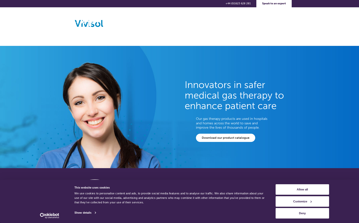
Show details (82, 212)
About (141, 19)
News (212, 19)
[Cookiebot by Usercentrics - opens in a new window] (49, 216)
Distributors (230, 19)
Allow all (302, 189)
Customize (300, 201)
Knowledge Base (188, 19)
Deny (302, 213)
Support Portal (274, 19)
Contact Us (250, 19)
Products (161, 19)
